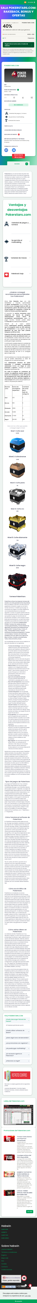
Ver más (29, 1211)
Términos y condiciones (9, 1252)
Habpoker (4, 1229)
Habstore (4, 1235)
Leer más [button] (28, 1296)
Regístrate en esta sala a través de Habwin (18, 45)
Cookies (4, 1264)
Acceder (31, 2)
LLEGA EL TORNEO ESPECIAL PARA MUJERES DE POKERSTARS (24, 1193)
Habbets (4, 1232)
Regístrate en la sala (18, 156)
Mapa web (4, 1258)
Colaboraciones (6, 1270)
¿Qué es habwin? (6, 1249)
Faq (2, 1261)
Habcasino (5, 1238)
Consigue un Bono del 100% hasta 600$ (24, 1156)
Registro (4, 1255)
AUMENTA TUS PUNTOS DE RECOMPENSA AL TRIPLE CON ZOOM (24, 1174)
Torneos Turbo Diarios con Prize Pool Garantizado (24, 1138)
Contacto (4, 1267)
